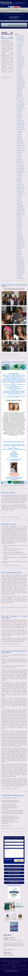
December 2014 (20, 209)
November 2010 (20, 271)
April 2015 (19, 202)
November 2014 (20, 210)
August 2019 (20, 110)
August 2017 (20, 152)
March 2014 (19, 225)
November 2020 (20, 83)
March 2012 (19, 256)
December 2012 (20, 240)
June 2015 (19, 198)
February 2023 (20, 35)
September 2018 (21, 129)
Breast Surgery (8, 643)
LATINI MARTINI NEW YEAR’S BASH (12, 795)
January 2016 (20, 186)
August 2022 (20, 46)
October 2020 (20, 85)
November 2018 (20, 125)
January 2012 (20, 260)
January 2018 (20, 143)
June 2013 (19, 230)
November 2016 (20, 168)
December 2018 (20, 124)
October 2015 (20, 191)
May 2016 (19, 179)
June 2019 (19, 113)
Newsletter (7, 485)
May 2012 (19, 253)
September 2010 (21, 272)
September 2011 (21, 265)
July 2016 (19, 175)
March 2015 (19, 203)
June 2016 (19, 177)
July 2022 (19, 48)
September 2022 (21, 44)
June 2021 (19, 71)
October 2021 (20, 64)
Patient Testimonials (14, 876)
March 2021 (19, 76)
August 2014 (20, 216)
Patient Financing (14, 872)
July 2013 (19, 228)
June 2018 (19, 134)
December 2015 (20, 187)
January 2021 (20, 79)
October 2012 (20, 244)
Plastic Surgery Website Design (11, 970)
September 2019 (21, 108)
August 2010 (20, 274)
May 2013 (19, 232)
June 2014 (19, 219)
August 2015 (20, 194)
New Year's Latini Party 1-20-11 (10, 828)
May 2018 (19, 136)
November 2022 (20, 40)
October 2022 (20, 42)
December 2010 (20, 269)
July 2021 (19, 69)
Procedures (20, 960)
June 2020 (19, 92)
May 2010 (19, 276)
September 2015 (21, 193)
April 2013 (19, 233)
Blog (17, 961)
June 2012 (19, 251)
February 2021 (20, 78)
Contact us (4, 561)
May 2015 (19, 200)
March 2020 (19, 97)
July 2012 (19, 249)
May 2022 (19, 51)
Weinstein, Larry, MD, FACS (6, 960)
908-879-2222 (14, 12)
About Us (15, 960)
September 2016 (21, 171)
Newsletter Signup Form (14, 879)
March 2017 (19, 161)
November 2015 (20, 189)
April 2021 (19, 74)
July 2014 (19, 217)
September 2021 (21, 65)
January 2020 (20, 101)
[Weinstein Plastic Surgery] (14, 885)
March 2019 (19, 118)
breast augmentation (9, 607)
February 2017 (20, 163)
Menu (5, 25)
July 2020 (19, 90)
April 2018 (19, 138)
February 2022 (20, 56)
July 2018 (19, 133)
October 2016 (20, 170)
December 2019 (20, 102)
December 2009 (20, 278)
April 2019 (19, 117)
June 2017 (19, 156)
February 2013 (20, 237)
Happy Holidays (8, 354)
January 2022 (20, 58)
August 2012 (20, 248)
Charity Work (14, 882)
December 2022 (20, 39)
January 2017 (20, 164)
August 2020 (20, 88)
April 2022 (19, 53)
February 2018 (20, 141)
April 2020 (19, 95)
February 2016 (20, 184)
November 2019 (20, 104)
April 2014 (19, 223)
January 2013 (20, 239)
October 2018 (20, 127)
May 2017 (19, 157)
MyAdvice (21, 970)
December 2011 (20, 262)
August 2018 (20, 131)
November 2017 (20, 147)
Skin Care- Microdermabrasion (7, 37)
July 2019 (19, 111)
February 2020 (20, 99)
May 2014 (19, 221)
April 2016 (19, 180)
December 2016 (20, 166)
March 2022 (19, 55)
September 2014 (21, 214)
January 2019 (20, 122)
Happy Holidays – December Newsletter (13, 362)
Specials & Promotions (14, 869)
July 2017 (19, 154)
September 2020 (21, 87)
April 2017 (19, 159)
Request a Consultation (14, 866)
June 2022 (19, 49)
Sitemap (18, 962)
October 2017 (20, 148)
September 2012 (21, 246)
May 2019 (19, 115)
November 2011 (20, 263)
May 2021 (19, 72)
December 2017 (20, 145)
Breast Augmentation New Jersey (11, 572)
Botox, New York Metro (8, 492)
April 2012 (19, 255)
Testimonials (7, 961)
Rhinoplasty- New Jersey (8, 524)
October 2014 (20, 212)
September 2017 (21, 150)
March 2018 (19, 140)
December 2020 (20, 81)
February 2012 (20, 258)
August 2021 (20, 67)
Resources (13, 962)
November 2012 (20, 242)
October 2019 (20, 106)
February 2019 (20, 120)
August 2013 (20, 226)
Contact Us (13, 961)
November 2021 (20, 62)
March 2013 (19, 235)
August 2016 (20, 173)
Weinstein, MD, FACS (14, 3)
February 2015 (20, 205)
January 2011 (20, 267)
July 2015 (19, 196)
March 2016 (19, 182)
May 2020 (19, 94)
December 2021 (20, 60)
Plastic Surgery (9, 76)
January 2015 (20, 207)
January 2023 (20, 37)
